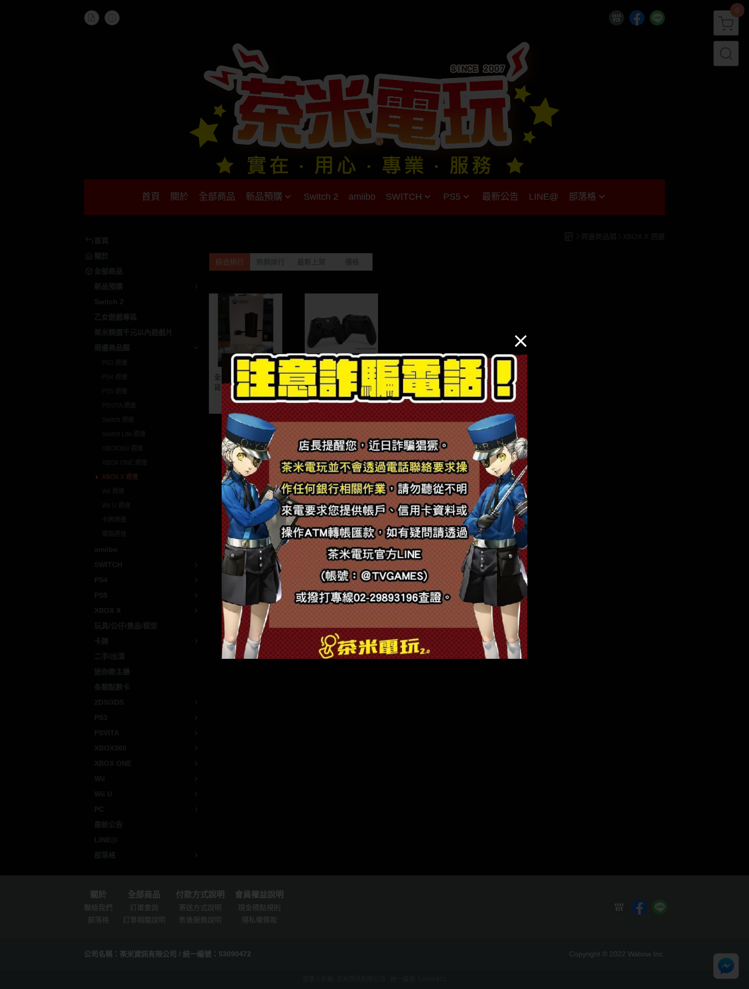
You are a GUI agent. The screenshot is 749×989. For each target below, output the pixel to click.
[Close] (521, 340)
